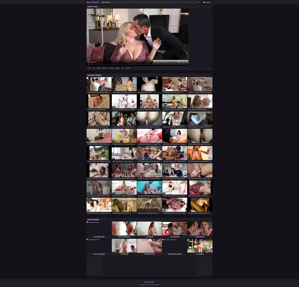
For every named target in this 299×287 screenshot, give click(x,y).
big (122, 68)
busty (98, 68)
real (94, 68)
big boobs (105, 68)
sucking (127, 68)
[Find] (199, 2)
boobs (111, 68)
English (208, 2)
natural (117, 68)
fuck (89, 68)
